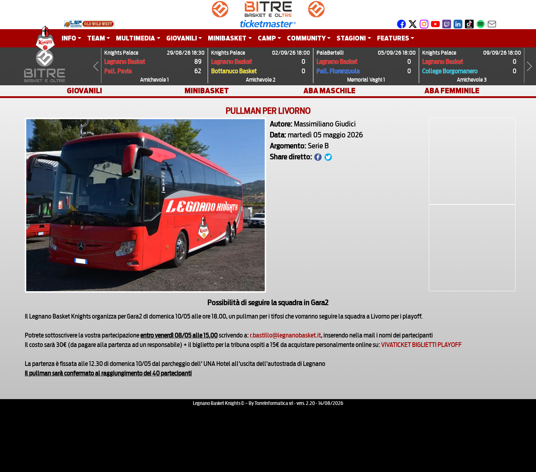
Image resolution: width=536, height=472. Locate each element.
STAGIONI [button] (351, 38)
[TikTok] (469, 23)
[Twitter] (413, 23)
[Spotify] (480, 23)
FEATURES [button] (393, 38)
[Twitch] (447, 23)
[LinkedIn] (458, 23)
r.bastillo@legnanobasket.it (285, 334)
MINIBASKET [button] (227, 38)
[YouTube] (435, 23)
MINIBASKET (207, 90)
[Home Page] (45, 38)
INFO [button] (69, 38)
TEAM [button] (96, 38)
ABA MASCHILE (329, 90)
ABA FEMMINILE (451, 90)
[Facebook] (401, 23)
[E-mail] (492, 23)
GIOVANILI (84, 90)
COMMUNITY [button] (306, 38)
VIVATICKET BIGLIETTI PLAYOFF (421, 344)
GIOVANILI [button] (181, 38)
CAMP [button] (267, 38)
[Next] (529, 66)
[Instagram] (424, 23)
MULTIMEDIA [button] (135, 38)
